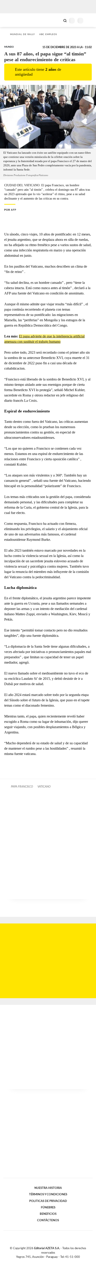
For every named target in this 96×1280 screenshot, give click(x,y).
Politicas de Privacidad (48, 1201)
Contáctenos (48, 1220)
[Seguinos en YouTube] (51, 1262)
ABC (11, 20)
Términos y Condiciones (48, 1194)
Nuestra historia (48, 1188)
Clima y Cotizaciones (57, 20)
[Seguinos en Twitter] (46, 1262)
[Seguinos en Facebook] (41, 1262)
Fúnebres (48, 1207)
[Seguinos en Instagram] (55, 1262)
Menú (90, 20)
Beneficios (48, 1214)
